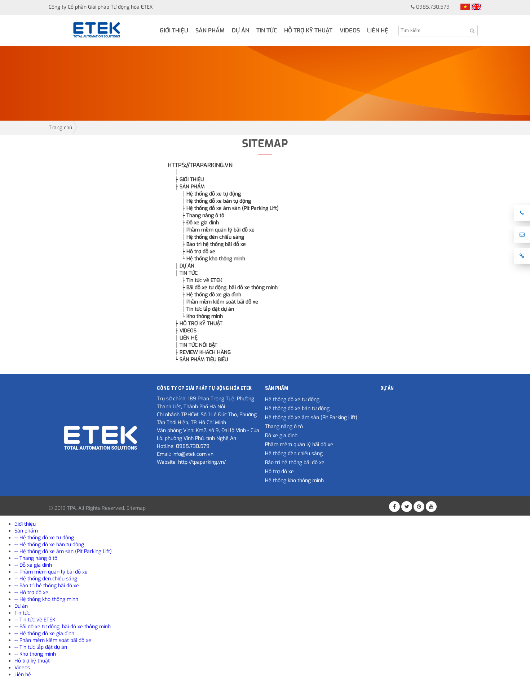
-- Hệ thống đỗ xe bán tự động (49, 544)
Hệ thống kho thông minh (294, 480)
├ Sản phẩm (190, 186)
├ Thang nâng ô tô (202, 215)
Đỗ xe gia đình (281, 435)
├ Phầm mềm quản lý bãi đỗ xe (218, 229)
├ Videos (185, 330)
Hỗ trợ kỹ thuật (308, 30)
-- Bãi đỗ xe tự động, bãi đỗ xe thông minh (62, 626)
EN (476, 7)
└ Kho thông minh (202, 316)
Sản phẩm (210, 30)
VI (465, 7)
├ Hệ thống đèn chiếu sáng (212, 237)
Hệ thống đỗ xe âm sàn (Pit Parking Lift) (311, 417)
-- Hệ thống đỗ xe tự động (44, 537)
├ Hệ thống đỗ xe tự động (211, 193)
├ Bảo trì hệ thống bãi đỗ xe (213, 244)
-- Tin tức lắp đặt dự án (40, 647)
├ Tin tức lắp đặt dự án (207, 309)
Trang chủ (60, 127)
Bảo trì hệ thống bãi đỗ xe (294, 462)
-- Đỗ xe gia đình (33, 565)
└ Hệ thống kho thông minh (213, 258)
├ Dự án (184, 265)
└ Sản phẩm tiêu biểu (201, 359)
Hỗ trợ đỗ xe (279, 471)
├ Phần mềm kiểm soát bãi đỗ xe (219, 301)
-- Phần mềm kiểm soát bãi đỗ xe (52, 640)
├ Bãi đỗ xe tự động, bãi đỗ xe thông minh (229, 287)
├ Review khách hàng (203, 352)
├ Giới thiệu (189, 179)
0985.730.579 (433, 7)
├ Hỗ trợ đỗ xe (198, 251)
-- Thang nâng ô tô (35, 558)
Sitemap (136, 508)
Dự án (240, 30)
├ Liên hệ (186, 337)
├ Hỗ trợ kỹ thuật (198, 323)
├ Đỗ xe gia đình (200, 222)
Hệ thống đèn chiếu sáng (294, 453)
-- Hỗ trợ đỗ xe (31, 592)
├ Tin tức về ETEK (201, 280)
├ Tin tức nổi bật (196, 345)
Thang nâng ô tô (284, 426)
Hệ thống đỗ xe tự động (292, 399)
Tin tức (266, 30)
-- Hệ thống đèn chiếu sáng (45, 578)
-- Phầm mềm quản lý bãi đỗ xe (51, 572)
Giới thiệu (174, 30)
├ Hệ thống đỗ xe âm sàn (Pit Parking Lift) (230, 208)
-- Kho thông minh (35, 654)
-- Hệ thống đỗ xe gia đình (44, 633)
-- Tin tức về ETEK (34, 619)
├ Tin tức (186, 273)
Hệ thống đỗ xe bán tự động (297, 408)
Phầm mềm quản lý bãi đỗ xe (299, 444)
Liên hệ (377, 30)
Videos (350, 30)
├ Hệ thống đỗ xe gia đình (211, 294)
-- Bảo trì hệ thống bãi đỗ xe (46, 585)
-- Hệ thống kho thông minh (46, 599)
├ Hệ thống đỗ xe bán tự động (216, 201)
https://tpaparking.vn (200, 165)
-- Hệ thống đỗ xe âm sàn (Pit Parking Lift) (63, 551)
